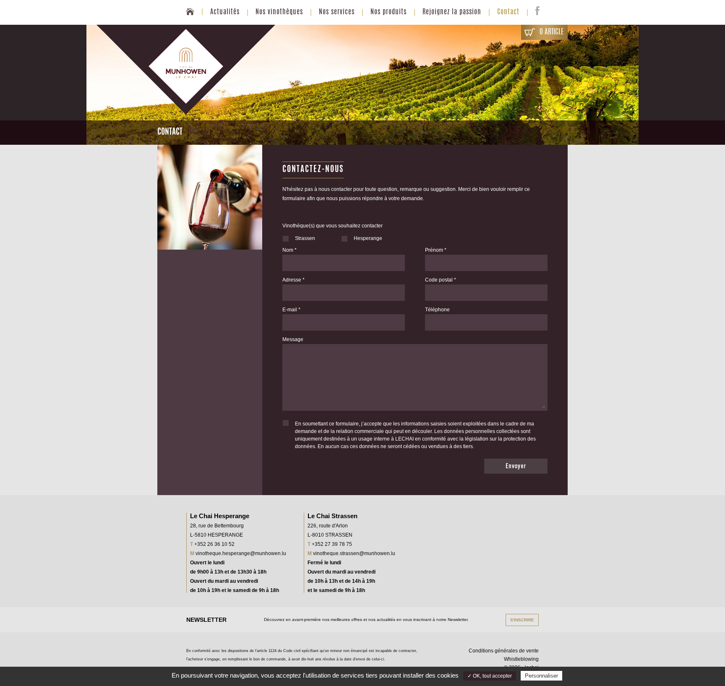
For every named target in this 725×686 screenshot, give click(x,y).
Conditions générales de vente (504, 651)
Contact (508, 12)
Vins (388, 31)
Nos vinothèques (279, 12)
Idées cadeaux (388, 56)
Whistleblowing (521, 659)
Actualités (225, 12)
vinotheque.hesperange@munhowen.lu (241, 553)
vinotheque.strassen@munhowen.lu (354, 553)
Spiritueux (388, 43)
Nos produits (388, 12)
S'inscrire (522, 620)
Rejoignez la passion (451, 12)
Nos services (337, 12)
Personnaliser (541, 676)
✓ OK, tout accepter (489, 676)
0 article (551, 32)
